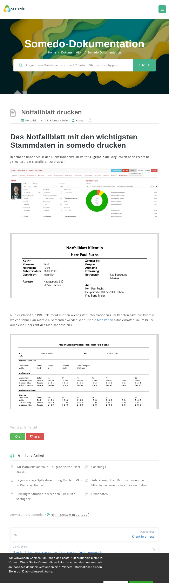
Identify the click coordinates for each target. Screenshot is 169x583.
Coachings (98, 467)
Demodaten (99, 494)
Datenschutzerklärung (37, 571)
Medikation (105, 320)
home (52, 52)
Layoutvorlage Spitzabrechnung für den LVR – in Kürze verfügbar (49, 482)
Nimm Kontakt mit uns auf (70, 515)
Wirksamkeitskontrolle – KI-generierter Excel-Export (48, 469)
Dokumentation (71, 52)
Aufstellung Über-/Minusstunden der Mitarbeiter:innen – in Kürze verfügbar (119, 482)
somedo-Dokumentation (104, 52)
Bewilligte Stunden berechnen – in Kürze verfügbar (45, 496)
